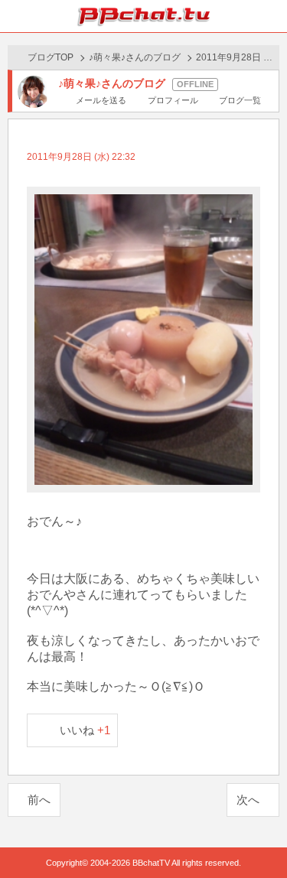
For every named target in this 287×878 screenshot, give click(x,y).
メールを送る (101, 100)
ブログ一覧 (240, 100)
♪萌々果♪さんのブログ (135, 57)
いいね (85, 730)
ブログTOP (50, 57)
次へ (247, 799)
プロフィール (172, 100)
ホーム (16, 16)
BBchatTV (144, 16)
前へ (39, 799)
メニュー (271, 16)
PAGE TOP (259, 837)
